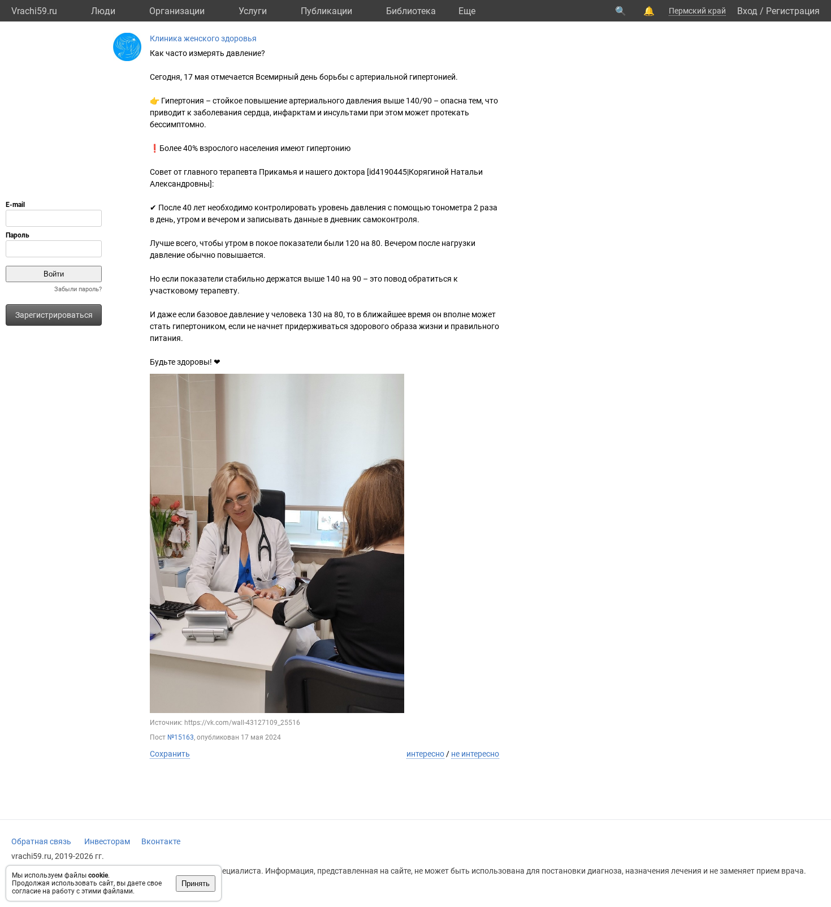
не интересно (475, 753)
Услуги (253, 11)
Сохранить (170, 753)
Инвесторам (107, 841)
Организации (177, 11)
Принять (195, 883)
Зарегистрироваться (54, 314)
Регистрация (793, 11)
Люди (103, 11)
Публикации (326, 11)
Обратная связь (41, 841)
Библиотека (411, 11)
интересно (425, 753)
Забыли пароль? (78, 289)
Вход (747, 11)
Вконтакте (160, 841)
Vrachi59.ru (34, 11)
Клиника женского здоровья (203, 38)
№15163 (180, 737)
